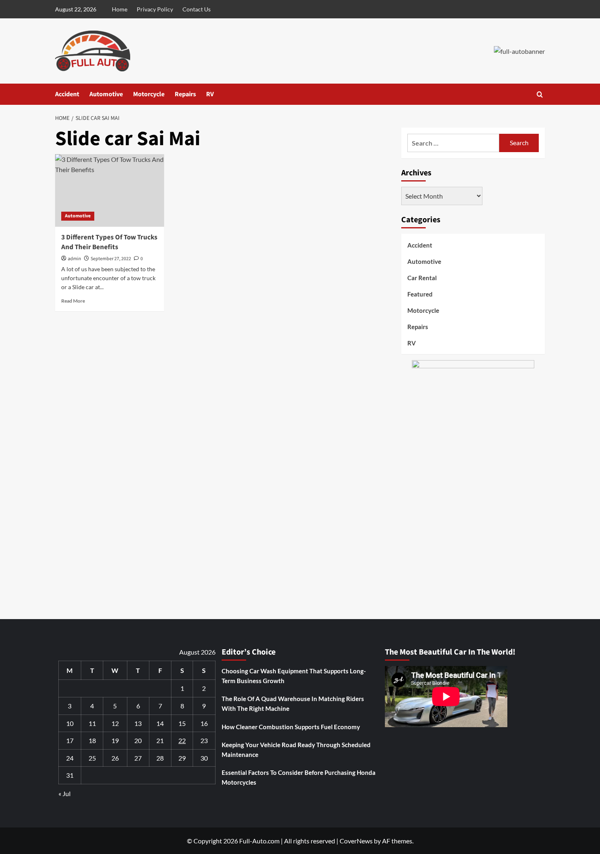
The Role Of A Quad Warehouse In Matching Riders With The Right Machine (293, 703)
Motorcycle (148, 94)
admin (74, 258)
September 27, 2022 (111, 258)
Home (119, 9)
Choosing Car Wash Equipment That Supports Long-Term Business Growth (294, 675)
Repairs (185, 94)
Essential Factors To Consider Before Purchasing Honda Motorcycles (299, 777)
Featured (420, 294)
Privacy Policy (155, 9)
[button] (540, 94)
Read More (73, 301)
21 (160, 740)
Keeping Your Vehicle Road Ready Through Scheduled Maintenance (296, 749)
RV (210, 94)
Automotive (106, 94)
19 (115, 740)
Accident (67, 94)
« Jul (64, 793)
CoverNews (356, 841)
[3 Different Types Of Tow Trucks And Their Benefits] (109, 190)
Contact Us (196, 9)
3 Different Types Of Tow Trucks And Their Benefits (109, 242)
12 (115, 723)
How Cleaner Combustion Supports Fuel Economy (291, 726)
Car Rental (422, 277)
